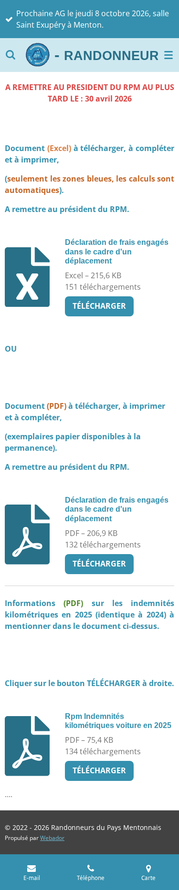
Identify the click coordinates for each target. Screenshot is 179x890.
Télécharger (99, 306)
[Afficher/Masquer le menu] (168, 54)
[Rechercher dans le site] (10, 54)
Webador (52, 837)
